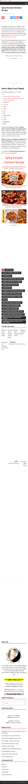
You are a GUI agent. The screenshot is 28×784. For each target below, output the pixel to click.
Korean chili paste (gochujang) (11, 96)
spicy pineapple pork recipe (9, 37)
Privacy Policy (5, 769)
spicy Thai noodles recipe (15, 35)
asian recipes (8, 270)
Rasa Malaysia (7, 153)
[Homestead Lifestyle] (6, 1)
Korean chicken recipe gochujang (12, 281)
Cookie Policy (5, 772)
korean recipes (7, 287)
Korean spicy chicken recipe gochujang (13, 290)
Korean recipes (11, 42)
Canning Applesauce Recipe (8, 751)
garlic (4, 111)
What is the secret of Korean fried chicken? (12, 318)
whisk (4, 117)
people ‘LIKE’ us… (14, 717)
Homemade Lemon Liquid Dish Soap (11, 735)
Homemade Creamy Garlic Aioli (9, 754)
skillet (4, 119)
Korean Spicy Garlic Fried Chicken (12, 293)
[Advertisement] (15, 22)
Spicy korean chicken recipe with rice (13, 311)
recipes (5, 299)
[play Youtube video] (14, 178)
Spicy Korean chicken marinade (11, 305)
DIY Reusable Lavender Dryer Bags (10, 741)
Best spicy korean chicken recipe (11, 273)
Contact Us (4, 767)
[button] (26, 3)
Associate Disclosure (7, 774)
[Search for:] (14, 703)
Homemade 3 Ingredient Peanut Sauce (11, 738)
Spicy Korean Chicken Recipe (10, 308)
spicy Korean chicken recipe (9, 31)
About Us (4, 764)
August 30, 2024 (6, 13)
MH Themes (23, 782)
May (13, 13)
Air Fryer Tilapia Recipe (7, 756)
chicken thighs (17, 92)
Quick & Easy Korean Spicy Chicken (12, 296)
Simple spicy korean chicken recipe (12, 302)
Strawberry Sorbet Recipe (8, 746)
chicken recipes (7, 275)
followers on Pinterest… (14, 722)
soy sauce (5, 104)
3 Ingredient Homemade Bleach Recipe (11, 748)
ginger (5, 109)
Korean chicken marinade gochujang (13, 278)
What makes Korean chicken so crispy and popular (13, 322)
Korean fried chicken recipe (10, 284)
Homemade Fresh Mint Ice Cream (10, 743)
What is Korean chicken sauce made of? (13, 314)
